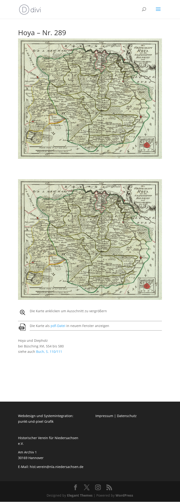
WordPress (124, 495)
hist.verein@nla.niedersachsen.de (57, 466)
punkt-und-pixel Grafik (35, 421)
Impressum (104, 416)
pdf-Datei (58, 325)
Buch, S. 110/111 (49, 351)
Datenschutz (127, 416)
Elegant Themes (80, 495)
